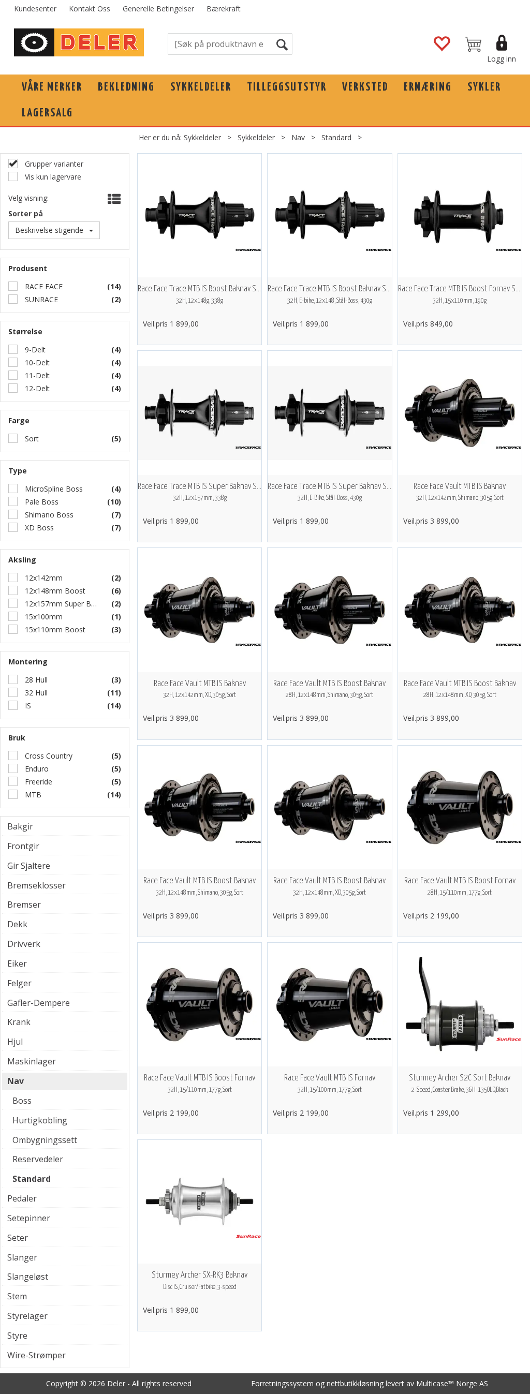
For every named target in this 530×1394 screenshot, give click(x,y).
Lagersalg (47, 113)
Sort (31, 438)
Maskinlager (31, 1061)
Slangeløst (27, 1276)
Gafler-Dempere (38, 1003)
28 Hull (35, 680)
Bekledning (126, 87)
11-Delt (36, 375)
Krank (19, 1022)
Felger (19, 983)
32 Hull (35, 693)
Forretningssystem (282, 1383)
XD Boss (38, 527)
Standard (336, 137)
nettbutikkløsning (355, 1383)
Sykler (484, 87)
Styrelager (27, 1316)
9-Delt (34, 349)
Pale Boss (40, 502)
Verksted (365, 87)
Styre (17, 1335)
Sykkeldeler (200, 87)
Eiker (17, 963)
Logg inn (501, 59)
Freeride (37, 782)
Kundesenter (35, 8)
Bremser (24, 904)
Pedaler (22, 1198)
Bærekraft (224, 8)
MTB (32, 794)
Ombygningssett (44, 1140)
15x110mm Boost (54, 629)
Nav (298, 137)
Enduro (36, 769)
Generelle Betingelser (158, 8)
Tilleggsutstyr (287, 87)
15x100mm (43, 616)
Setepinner (28, 1218)
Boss (22, 1100)
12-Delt (36, 388)
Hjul (15, 1041)
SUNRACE (40, 299)
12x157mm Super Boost (61, 604)
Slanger (22, 1257)
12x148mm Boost (54, 591)
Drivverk (23, 944)
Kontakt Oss (89, 8)
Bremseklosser (36, 885)
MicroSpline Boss (53, 489)
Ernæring (428, 87)
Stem (17, 1296)
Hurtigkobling (39, 1120)
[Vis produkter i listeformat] (113, 199)
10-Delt (36, 362)
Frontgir (23, 846)
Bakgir (20, 826)
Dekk (17, 924)
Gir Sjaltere (28, 865)
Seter (17, 1237)
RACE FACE (43, 286)
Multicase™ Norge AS (452, 1383)
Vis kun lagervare (52, 177)
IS (27, 705)
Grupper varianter (53, 164)
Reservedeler (37, 1159)
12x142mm (43, 578)
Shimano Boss (48, 515)
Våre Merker (52, 87)
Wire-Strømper (36, 1355)
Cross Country (47, 756)
